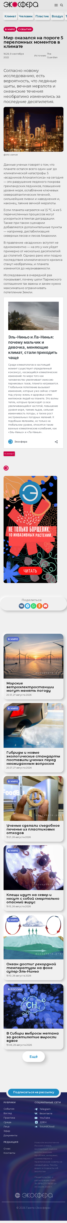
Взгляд (8, 1113)
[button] (56, 5)
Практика (9, 1117)
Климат (10, 16)
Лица (6, 1126)
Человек (26, 16)
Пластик (42, 16)
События (9, 1109)
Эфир (7, 1131)
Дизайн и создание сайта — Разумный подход (43, 1211)
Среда (7, 1122)
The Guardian (52, 55)
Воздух (57, 16)
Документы (10, 1135)
